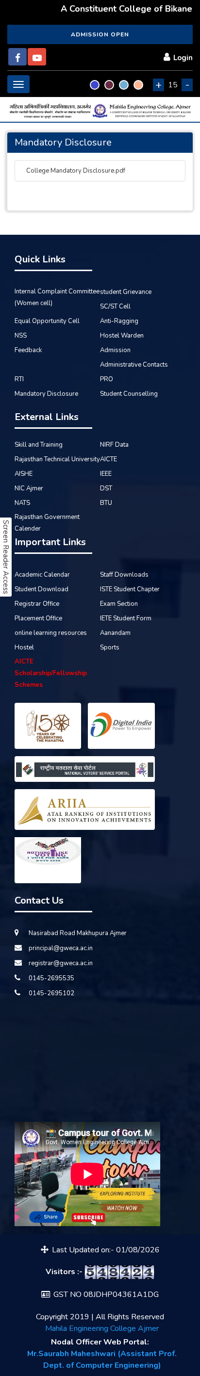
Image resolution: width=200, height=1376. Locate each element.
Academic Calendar (42, 574)
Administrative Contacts (134, 364)
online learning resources (51, 633)
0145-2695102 (50, 993)
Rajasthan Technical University (57, 459)
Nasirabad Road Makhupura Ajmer (77, 933)
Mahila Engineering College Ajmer (102, 1328)
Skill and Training (39, 444)
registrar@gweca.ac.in (60, 963)
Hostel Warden (122, 335)
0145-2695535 (50, 978)
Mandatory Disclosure (46, 393)
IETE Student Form (125, 618)
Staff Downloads (124, 574)
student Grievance (125, 292)
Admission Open (100, 34)
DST (106, 488)
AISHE (24, 473)
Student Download (41, 589)
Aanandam (115, 633)
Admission (115, 350)
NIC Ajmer (29, 488)
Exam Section (119, 603)
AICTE (108, 459)
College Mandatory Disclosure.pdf (75, 170)
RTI (19, 379)
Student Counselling (129, 393)
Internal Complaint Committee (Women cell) (57, 297)
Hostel (24, 647)
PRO (106, 379)
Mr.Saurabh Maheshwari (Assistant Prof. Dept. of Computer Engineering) (102, 1359)
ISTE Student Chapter (130, 589)
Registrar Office (37, 603)
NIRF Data (114, 444)
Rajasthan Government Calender (47, 523)
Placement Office (38, 618)
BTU (106, 503)
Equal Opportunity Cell (47, 321)
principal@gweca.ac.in (60, 948)
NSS (21, 335)
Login (183, 58)
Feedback (28, 350)
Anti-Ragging (119, 321)
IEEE (106, 473)
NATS (22, 503)
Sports (109, 647)
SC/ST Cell (115, 306)
